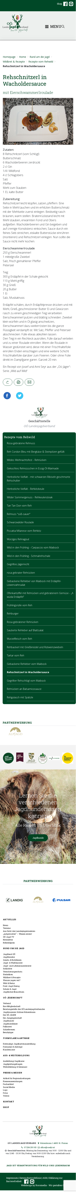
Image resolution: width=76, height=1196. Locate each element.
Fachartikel (8, 1084)
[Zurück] (7, 382)
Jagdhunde (38, 837)
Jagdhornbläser (10, 1023)
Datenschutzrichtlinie (30, 1177)
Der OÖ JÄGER (9, 1015)
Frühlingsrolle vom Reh (19, 605)
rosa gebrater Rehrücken (21, 572)
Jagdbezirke (9, 957)
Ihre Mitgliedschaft (11, 1006)
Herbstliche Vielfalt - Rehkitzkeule (25, 488)
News (5, 925)
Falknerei (7, 1026)
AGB (44, 1177)
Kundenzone (9, 1049)
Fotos (5, 1093)
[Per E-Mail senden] (29, 382)
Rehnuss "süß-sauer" (18, 514)
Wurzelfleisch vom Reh (19, 638)
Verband (7, 1003)
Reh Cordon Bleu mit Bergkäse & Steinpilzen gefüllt (36, 451)
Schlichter (7, 968)
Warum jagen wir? (11, 980)
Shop (59, 3)
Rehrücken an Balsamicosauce (24, 689)
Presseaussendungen (12, 1081)
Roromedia (41, 1185)
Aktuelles (9, 919)
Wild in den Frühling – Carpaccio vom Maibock (33, 547)
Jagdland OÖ (9, 954)
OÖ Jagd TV (8, 937)
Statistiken (8, 974)
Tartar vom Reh (15, 655)
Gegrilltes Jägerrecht (18, 564)
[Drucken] (18, 382)
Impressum (12, 1177)
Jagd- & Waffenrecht (13, 962)
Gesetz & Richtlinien (12, 960)
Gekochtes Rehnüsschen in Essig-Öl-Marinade (33, 468)
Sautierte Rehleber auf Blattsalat (25, 630)
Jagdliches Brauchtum (13, 991)
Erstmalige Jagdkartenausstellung (19, 1043)
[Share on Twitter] (18, 395)
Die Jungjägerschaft (12, 1018)
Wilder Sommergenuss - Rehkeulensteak (30, 497)
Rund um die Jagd (40, 56)
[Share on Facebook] (8, 395)
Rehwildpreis (9, 942)
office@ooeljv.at (47, 1147)
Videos (6, 1095)
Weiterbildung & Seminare (15, 1066)
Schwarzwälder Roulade (20, 522)
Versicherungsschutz (12, 971)
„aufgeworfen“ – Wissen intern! (17, 934)
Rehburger (13, 613)
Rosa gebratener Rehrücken (22, 622)
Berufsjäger (8, 1032)
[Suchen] (63, 26)
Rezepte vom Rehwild (40, 61)
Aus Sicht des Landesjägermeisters (19, 931)
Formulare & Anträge (16, 1038)
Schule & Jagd (9, 989)
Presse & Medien (12, 1072)
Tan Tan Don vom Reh (19, 505)
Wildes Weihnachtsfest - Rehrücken (26, 460)
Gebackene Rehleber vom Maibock (27, 664)
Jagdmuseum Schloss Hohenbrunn (19, 1012)
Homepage (9, 56)
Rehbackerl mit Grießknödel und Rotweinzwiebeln (35, 647)
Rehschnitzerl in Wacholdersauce (28, 672)
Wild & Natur (9, 983)
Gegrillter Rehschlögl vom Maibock (26, 680)
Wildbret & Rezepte (14, 61)
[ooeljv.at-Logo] (38, 23)
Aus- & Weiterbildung (16, 1055)
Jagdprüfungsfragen (12, 1064)
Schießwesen (9, 1029)
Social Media (9, 1087)
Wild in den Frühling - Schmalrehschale (28, 556)
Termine (7, 928)
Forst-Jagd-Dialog (11, 986)
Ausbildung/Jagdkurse (13, 1061)
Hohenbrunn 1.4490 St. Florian (54, 1143)
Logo (5, 1090)
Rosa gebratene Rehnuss (21, 443)
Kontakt (8, 1101)
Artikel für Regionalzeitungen (17, 1078)
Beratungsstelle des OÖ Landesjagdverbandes (24, 1009)
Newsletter (8, 939)
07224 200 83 (30, 1147)
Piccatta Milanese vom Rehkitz (24, 530)
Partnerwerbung (38, 881)
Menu (55, 26)
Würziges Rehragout (18, 539)
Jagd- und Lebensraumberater (17, 965)
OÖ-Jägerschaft (12, 997)
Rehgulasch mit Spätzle (20, 697)
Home (22, 56)
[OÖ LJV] (38, 1131)
